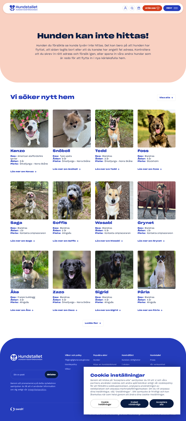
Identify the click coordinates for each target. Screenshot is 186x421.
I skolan (125, 364)
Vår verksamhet (157, 364)
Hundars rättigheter (131, 360)
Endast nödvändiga (134, 403)
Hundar (96, 360)
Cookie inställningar (104, 403)
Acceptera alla (161, 403)
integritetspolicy (37, 390)
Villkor (68, 369)
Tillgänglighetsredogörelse (77, 360)
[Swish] (17, 410)
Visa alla (164, 98)
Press (152, 360)
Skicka (51, 375)
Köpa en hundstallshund (105, 364)
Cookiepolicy (71, 364)
